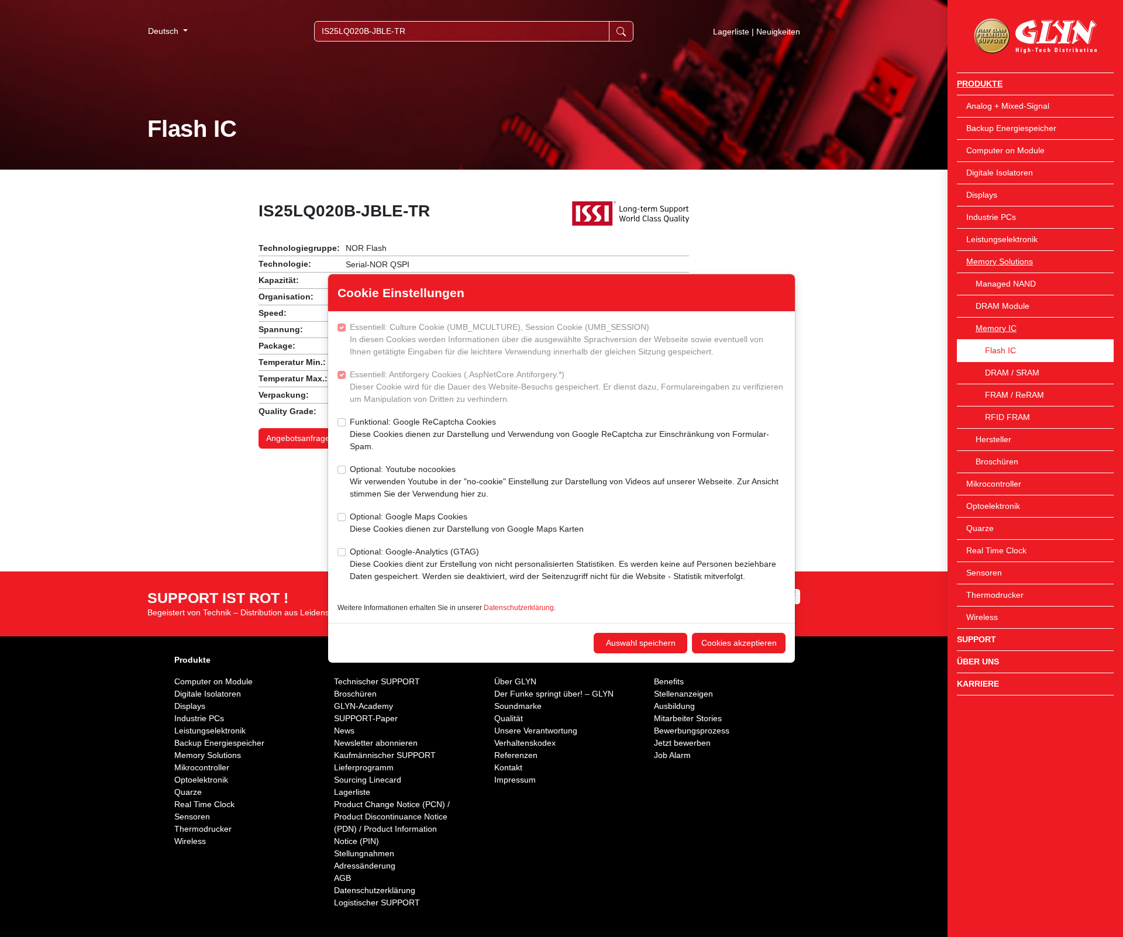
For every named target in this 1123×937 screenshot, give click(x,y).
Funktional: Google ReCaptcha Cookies (559, 434)
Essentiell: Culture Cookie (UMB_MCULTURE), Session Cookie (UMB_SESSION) (556, 339)
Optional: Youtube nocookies (564, 481)
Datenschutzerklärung (519, 608)
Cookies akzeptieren (739, 642)
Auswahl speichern (641, 642)
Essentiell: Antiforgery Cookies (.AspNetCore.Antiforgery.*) (566, 387)
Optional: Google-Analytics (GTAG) (563, 564)
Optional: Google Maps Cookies (467, 522)
